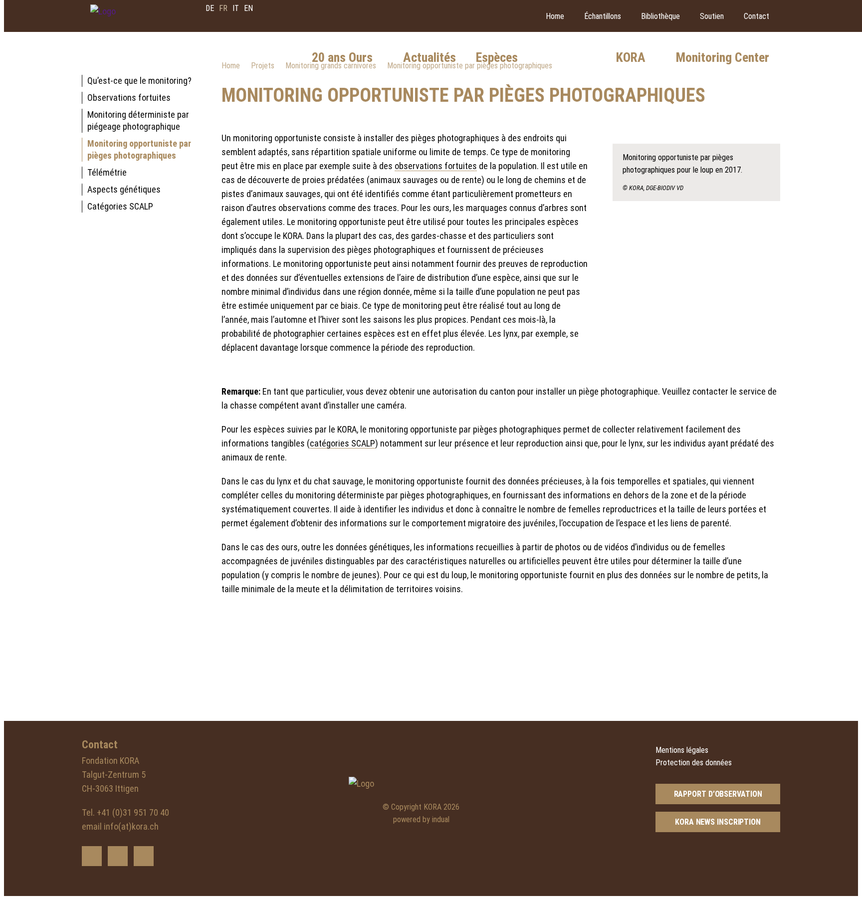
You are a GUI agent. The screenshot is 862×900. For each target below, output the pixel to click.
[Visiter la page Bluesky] (92, 856)
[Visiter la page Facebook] (118, 856)
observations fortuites (436, 166)
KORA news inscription (718, 822)
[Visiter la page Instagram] (144, 856)
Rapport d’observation (718, 794)
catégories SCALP (342, 443)
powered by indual (421, 819)
